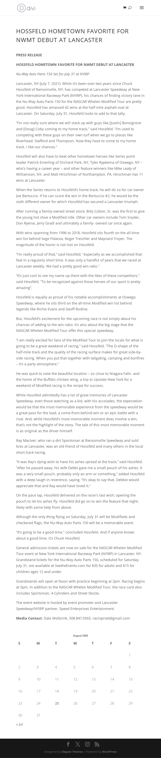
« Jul (19, 724)
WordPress (109, 752)
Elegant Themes (72, 752)
